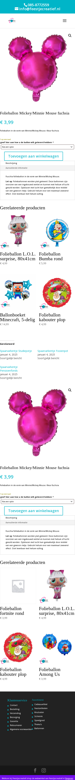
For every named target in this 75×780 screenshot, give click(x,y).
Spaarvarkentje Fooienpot (53, 351)
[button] (70, 35)
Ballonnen (39, 728)
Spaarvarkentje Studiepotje (16, 351)
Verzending (15, 713)
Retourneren (16, 725)
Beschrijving (11, 163)
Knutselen (39, 712)
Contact (13, 705)
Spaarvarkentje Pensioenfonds (9, 368)
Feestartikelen (41, 708)
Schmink (38, 716)
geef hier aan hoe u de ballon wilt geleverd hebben (26, 142)
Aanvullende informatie (16, 168)
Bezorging (15, 717)
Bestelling (14, 709)
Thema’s (38, 724)
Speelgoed (39, 720)
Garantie (14, 721)
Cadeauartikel (40, 704)
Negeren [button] (69, 778)
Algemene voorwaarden (21, 729)
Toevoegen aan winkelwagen (33, 156)
